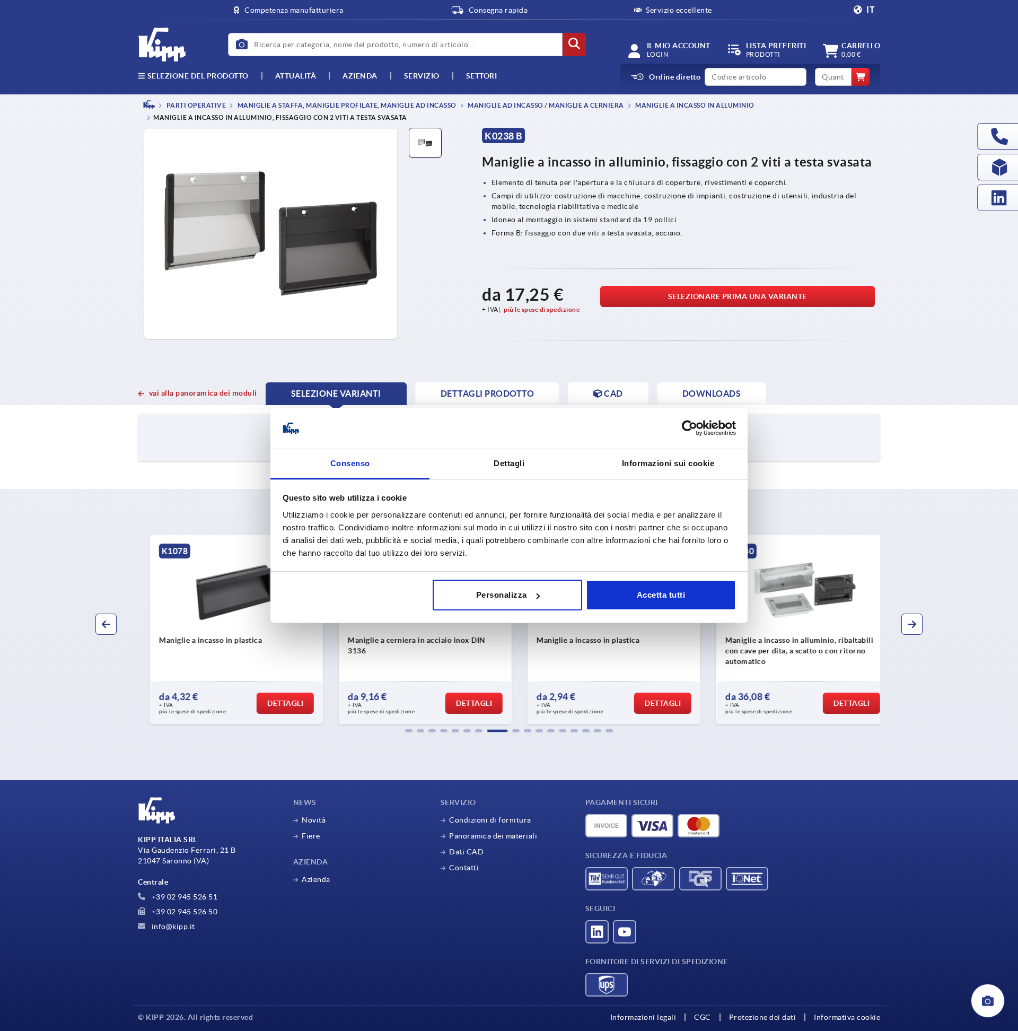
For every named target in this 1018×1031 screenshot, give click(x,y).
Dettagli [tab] (509, 463)
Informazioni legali (643, 1017)
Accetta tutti (661, 594)
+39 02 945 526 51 (183, 897)
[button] (409, 730)
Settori (481, 76)
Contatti (464, 867)
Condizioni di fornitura (490, 820)
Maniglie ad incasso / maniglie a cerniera (545, 105)
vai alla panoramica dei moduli (203, 393)
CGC (702, 1017)
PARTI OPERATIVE (195, 105)
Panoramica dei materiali (493, 836)
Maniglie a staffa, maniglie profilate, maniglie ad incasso (346, 105)
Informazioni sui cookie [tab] (668, 463)
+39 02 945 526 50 (183, 911)
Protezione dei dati (762, 1017)
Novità (314, 820)
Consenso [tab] (350, 463)
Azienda (360, 76)
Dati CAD (466, 851)
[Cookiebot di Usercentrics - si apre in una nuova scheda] (689, 428)
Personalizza (501, 594)
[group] (225, 629)
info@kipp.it (172, 926)
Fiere (311, 836)
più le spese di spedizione (542, 309)
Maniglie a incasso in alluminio (694, 105)
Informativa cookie (847, 1017)
